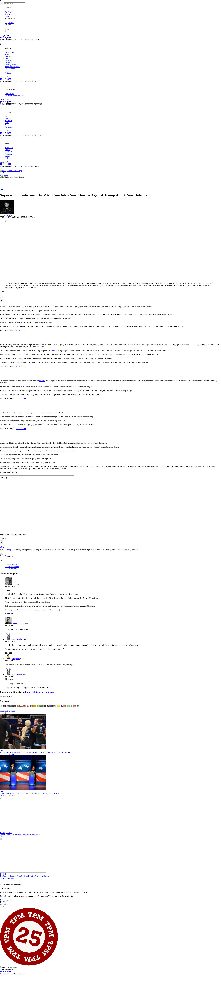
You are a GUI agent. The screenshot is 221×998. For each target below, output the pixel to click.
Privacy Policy (19, 974)
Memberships (9, 94)
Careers (7, 156)
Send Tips (3, 173)
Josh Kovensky (7, 215)
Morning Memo (10, 65)
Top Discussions (11, 569)
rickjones (16, 659)
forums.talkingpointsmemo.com (40, 692)
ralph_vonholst (18, 623)
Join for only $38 (6, 900)
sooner (15, 584)
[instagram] (8, 38)
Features (8, 73)
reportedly (54, 351)
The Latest (8, 12)
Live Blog (8, 56)
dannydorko (17, 639)
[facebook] (3, 38)
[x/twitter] (6, 38)
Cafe (6, 58)
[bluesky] (1, 38)
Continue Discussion (8, 711)
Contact (7, 119)
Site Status (8, 127)
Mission (7, 150)
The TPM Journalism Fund (14, 96)
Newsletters (9, 14)
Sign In (2, 175)
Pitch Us (8, 158)
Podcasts (8, 16)
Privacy (7, 125)
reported (42, 381)
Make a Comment (11, 565)
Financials (8, 154)
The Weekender (10, 69)
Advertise (8, 121)
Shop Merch (9, 23)
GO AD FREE (21, 330)
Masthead (8, 152)
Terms (7, 123)
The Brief (8, 63)
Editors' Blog (9, 52)
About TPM (9, 148)
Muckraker (9, 60)
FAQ (6, 116)
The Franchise (10, 71)
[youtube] (10, 38)
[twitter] (5, 972)
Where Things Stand (12, 67)
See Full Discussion (12, 567)
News (7, 54)
